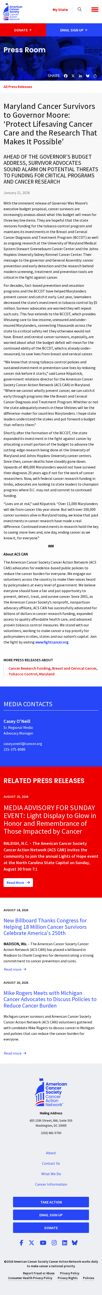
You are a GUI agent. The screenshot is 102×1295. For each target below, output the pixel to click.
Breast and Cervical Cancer (74, 668)
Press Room (25, 50)
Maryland (47, 674)
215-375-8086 (14, 749)
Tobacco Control (23, 674)
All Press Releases (18, 86)
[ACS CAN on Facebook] (21, 1243)
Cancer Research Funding (29, 668)
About (51, 1153)
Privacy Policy (69, 1273)
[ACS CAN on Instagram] (54, 1243)
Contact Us (51, 1163)
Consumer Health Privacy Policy (30, 1278)
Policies (88, 1278)
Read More (16, 882)
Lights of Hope (72, 856)
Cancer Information (51, 1184)
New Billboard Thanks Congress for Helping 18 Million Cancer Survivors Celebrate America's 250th (45, 927)
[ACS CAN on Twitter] (31, 1243)
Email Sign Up (51, 1214)
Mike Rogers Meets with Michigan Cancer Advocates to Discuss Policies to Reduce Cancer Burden (50, 999)
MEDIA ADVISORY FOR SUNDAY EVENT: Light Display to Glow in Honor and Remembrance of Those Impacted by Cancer (50, 819)
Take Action (51, 1202)
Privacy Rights (68, 1278)
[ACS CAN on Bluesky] (75, 1243)
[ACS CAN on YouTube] (43, 1243)
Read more (13, 969)
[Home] (13, 11)
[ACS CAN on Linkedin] (64, 1243)
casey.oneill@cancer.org (23, 743)
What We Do (51, 1174)
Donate (51, 1227)
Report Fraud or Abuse (39, 1273)
